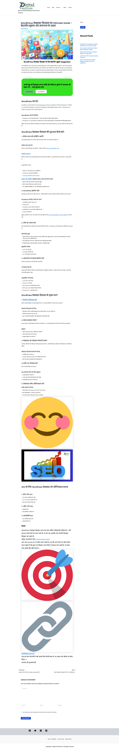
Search (81, 22)
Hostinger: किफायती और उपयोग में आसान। (31, 175)
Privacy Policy (61, 739)
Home (48, 7)
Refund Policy (68, 739)
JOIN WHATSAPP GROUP (43, 539)
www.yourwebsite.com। (53, 148)
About (64, 7)
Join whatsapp (29, 91)
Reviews (58, 7)
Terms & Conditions (52, 739)
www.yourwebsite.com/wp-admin (58, 215)
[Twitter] (35, 731)
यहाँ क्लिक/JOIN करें (27, 653)
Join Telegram (41, 91)
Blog (53, 7)
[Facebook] (30, 731)
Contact (70, 7)
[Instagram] (41, 731)
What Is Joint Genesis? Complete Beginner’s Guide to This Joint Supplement (87, 61)
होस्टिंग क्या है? (26, 154)
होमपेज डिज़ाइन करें (30, 300)
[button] (60, 7)
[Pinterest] (46, 731)
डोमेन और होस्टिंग (26, 179)
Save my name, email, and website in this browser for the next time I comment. (40, 712)
